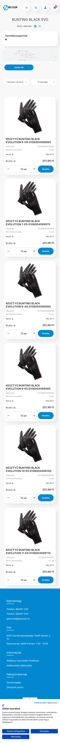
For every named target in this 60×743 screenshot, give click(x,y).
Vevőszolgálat (14, 682)
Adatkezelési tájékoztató (19, 665)
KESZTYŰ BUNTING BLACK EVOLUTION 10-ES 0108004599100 (28, 469)
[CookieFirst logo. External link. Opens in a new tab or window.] (3, 705)
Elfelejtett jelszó (15, 687)
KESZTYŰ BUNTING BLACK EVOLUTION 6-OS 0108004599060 (28, 140)
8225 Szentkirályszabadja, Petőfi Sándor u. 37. (29, 637)
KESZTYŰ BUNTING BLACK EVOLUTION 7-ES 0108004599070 (28, 223)
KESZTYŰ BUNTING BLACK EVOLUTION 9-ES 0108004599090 (28, 387)
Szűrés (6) (19, 67)
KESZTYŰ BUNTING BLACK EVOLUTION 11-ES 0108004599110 (28, 551)
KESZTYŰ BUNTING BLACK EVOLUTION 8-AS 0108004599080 (28, 305)
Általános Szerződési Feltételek (23, 660)
